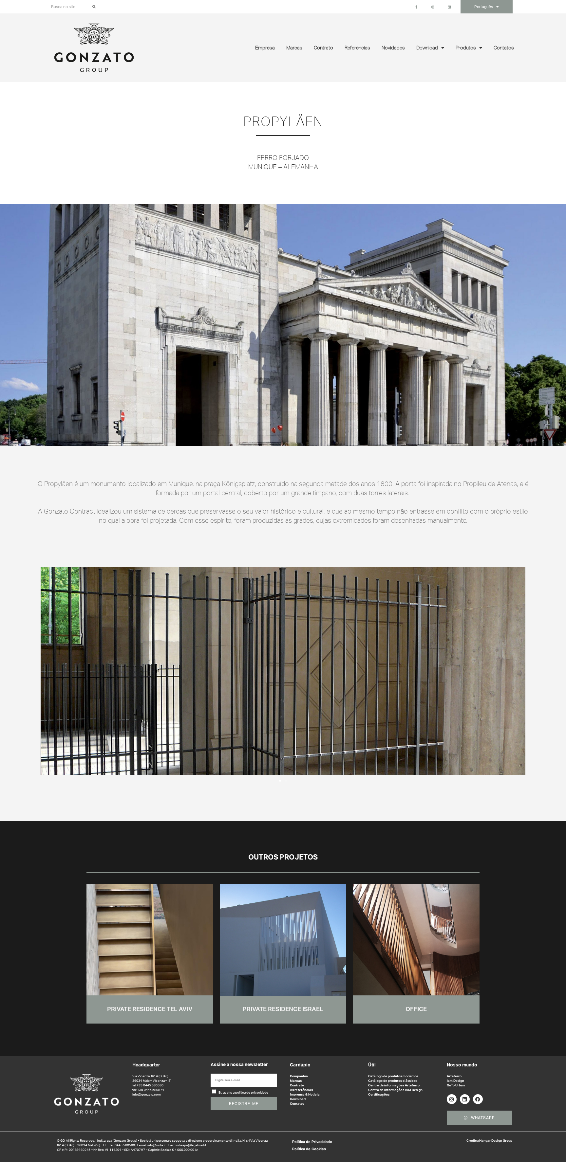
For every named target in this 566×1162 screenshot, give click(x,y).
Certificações (378, 1094)
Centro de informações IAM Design (395, 1090)
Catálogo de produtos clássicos (392, 1080)
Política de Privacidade (312, 1141)
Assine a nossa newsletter (239, 1064)
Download (298, 1099)
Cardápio (300, 1065)
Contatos (504, 48)
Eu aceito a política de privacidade (243, 1092)
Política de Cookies (309, 1149)
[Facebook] (478, 1099)
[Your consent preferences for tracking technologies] (554, 1150)
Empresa (265, 48)
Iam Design (455, 1080)
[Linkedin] (465, 1099)
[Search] (94, 7)
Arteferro (454, 1076)
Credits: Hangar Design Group (489, 1140)
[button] (49, 671)
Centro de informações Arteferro (394, 1085)
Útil (372, 1065)
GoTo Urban (456, 1085)
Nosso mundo (462, 1065)
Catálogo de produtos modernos (393, 1076)
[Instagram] (452, 1099)
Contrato (323, 48)
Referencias (357, 48)
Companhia (299, 1076)
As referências (301, 1090)
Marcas (294, 48)
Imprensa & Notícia (305, 1094)
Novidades (393, 48)
